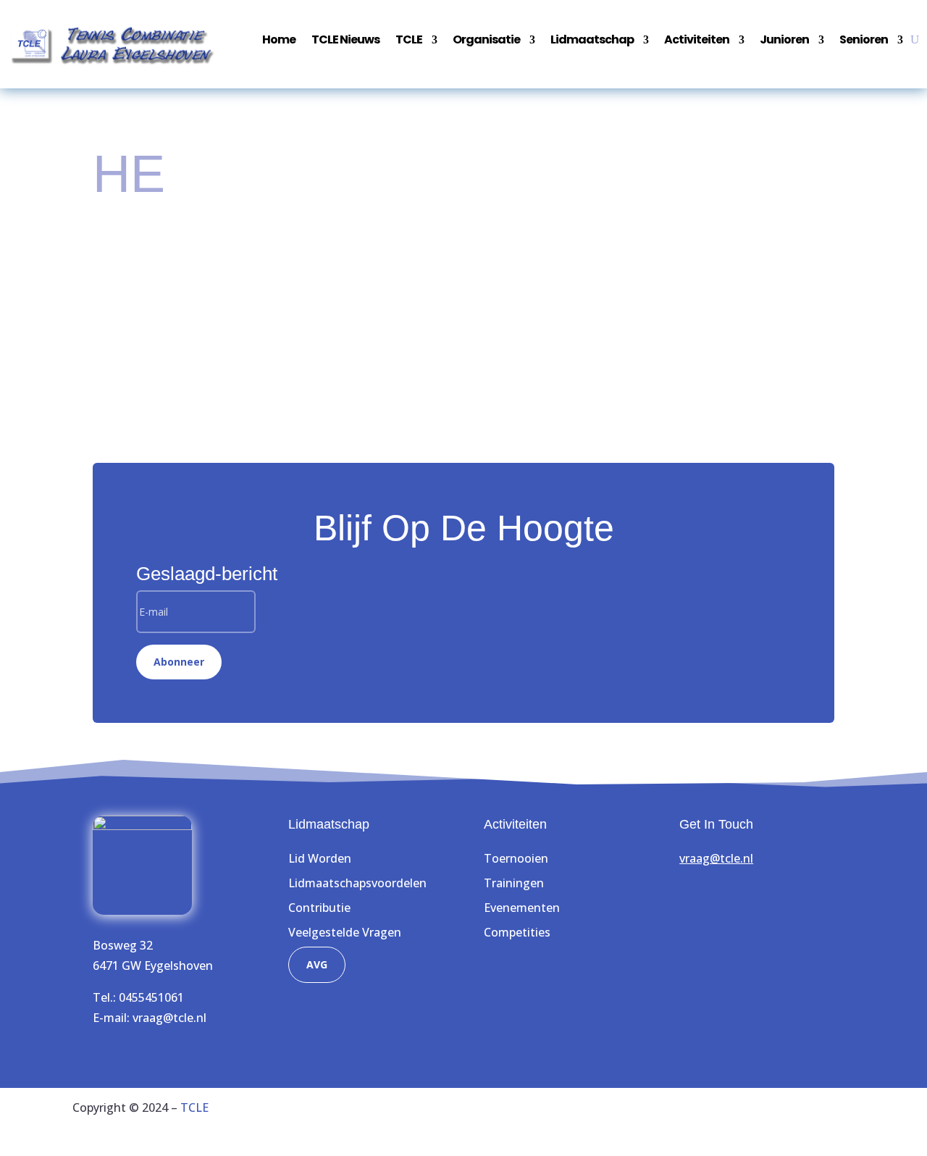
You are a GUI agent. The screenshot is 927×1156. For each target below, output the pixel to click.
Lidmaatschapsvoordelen (357, 883)
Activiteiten (696, 41)
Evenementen (522, 908)
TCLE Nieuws (345, 41)
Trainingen (514, 883)
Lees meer (135, 338)
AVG (316, 964)
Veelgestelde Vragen (344, 932)
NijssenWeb (822, 1128)
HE (184, 281)
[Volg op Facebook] (690, 901)
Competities (517, 932)
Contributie (319, 908)
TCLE (194, 1107)
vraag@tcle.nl (169, 1018)
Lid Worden (319, 858)
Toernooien (516, 858)
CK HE (128, 255)
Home (278, 41)
